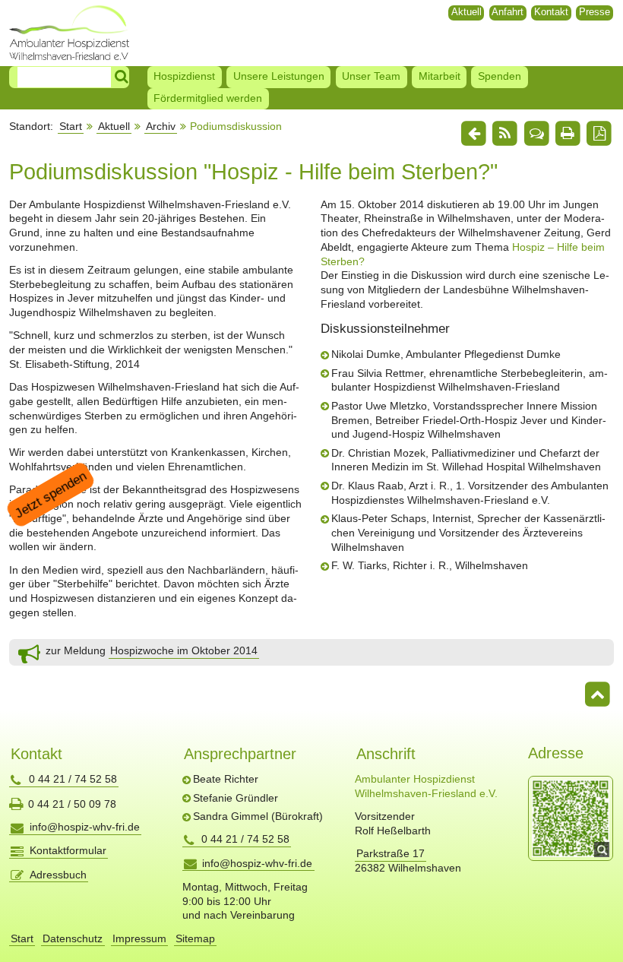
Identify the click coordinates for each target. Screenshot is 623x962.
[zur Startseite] (69, 32)
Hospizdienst (184, 76)
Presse (594, 11)
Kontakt (551, 11)
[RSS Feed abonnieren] (505, 133)
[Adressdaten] (570, 818)
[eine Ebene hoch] (473, 133)
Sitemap (195, 938)
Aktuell (466, 11)
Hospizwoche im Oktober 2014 (184, 650)
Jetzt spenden (50, 494)
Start (70, 126)
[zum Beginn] (597, 695)
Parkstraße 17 (390, 853)
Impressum (139, 938)
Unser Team (371, 76)
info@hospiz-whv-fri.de (85, 827)
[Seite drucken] (567, 133)
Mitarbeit (439, 76)
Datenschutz (73, 938)
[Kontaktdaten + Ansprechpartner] (536, 133)
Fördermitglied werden (207, 98)
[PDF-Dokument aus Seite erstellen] (599, 133)
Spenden (499, 76)
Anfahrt (507, 11)
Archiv (161, 126)
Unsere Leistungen (278, 76)
